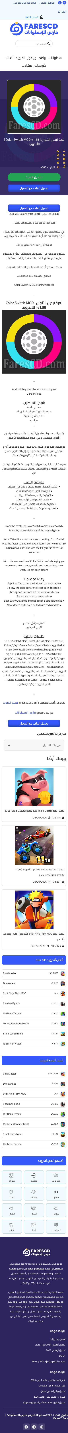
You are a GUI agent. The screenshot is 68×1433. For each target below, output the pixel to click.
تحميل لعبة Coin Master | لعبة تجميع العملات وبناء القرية (34, 810)
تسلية (34, 1214)
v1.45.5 (54, 1104)
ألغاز (34, 1230)
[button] (55, 57)
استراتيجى (56, 1230)
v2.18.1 (54, 1124)
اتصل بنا (62, 11)
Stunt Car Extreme (13, 1134)
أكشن (11, 1230)
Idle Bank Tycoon (12, 1114)
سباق (56, 1197)
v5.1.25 (54, 1084)
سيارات (12, 1181)
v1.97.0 (54, 1114)
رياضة (34, 1197)
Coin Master (9, 1073)
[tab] (34, 745)
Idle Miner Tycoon (12, 1144)
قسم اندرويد (10, 702)
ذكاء (11, 1197)
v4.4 (56, 1094)
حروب (56, 1214)
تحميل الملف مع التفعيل (34, 188)
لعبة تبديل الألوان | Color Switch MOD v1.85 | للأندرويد (34, 142)
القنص (12, 1214)
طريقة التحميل (47, 2)
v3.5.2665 (53, 1073)
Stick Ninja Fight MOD (14, 1093)
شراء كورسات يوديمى (24, 2)
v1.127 (54, 1134)
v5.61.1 (54, 1144)
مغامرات (56, 1181)
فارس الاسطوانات (25, 712)
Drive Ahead (9, 1083)
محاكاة (34, 1181)
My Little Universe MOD (16, 1124)
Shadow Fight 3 (11, 1103)
